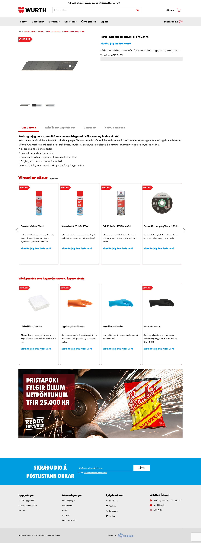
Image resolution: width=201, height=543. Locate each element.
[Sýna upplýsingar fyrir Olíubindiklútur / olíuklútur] (39, 303)
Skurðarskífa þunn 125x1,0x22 (157, 226)
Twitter (112, 516)
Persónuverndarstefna (27, 505)
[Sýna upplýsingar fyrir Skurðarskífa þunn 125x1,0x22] (162, 203)
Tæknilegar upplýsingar (60, 127)
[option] (24, 105)
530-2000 (158, 510)
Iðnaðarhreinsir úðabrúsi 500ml (34, 226)
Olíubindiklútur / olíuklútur (31, 326)
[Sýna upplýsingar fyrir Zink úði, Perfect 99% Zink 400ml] (80, 203)
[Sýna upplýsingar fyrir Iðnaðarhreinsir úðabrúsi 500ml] (39, 203)
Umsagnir (90, 127)
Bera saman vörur (69, 520)
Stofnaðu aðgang (84, 3)
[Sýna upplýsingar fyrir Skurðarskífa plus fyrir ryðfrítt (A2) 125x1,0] (121, 203)
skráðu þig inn (102, 3)
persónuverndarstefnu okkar (95, 472)
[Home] (19, 31)
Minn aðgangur (68, 500)
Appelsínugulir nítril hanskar (73, 326)
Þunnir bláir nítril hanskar (113, 326)
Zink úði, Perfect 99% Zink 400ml (76, 226)
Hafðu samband (114, 127)
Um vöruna (28, 127)
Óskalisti (65, 515)
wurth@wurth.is (160, 505)
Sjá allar (54, 178)
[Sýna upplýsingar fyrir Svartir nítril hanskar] (162, 303)
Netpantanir (67, 505)
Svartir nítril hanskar (152, 326)
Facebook (113, 500)
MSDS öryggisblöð (26, 500)
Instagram (113, 511)
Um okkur (22, 510)
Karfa (64, 510)
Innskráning (171, 21)
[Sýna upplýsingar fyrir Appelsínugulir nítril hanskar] (80, 303)
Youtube (112, 505)
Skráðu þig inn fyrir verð (115, 43)
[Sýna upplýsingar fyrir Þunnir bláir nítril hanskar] (121, 303)
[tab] (29, 128)
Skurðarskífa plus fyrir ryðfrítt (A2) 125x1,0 (121, 226)
